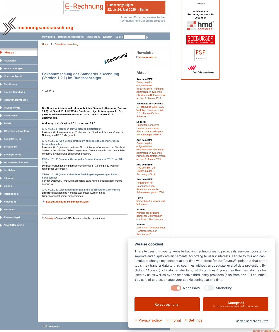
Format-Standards (14, 92)
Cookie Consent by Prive (252, 321)
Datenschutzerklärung (71, 37)
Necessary (191, 288)
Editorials (9, 209)
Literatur (9, 178)
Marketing (224, 288)
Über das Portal (13, 76)
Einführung (10, 84)
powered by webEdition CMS (266, 331)
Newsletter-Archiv (14, 225)
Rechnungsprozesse (16, 100)
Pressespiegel (12, 217)
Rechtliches (10, 115)
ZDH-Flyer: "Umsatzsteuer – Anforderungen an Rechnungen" (150, 230)
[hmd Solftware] (200, 29)
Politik (7, 123)
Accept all (235, 304)
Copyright (49, 218)
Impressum (93, 37)
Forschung (10, 201)
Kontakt (107, 37)
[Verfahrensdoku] (200, 73)
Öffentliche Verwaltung (66, 44)
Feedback (54, 326)
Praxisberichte (12, 107)
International (11, 193)
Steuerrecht (10, 146)
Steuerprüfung (12, 154)
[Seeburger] (200, 43)
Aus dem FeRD (12, 139)
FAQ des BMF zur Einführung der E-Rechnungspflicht (146, 170)
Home (45, 44)
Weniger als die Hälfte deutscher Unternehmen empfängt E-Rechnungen (149, 215)
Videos (8, 186)
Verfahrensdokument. (16, 162)
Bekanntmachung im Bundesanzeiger (67, 201)
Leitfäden (9, 170)
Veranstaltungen (13, 68)
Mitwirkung (48, 37)
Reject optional (167, 304)
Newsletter (10, 60)
